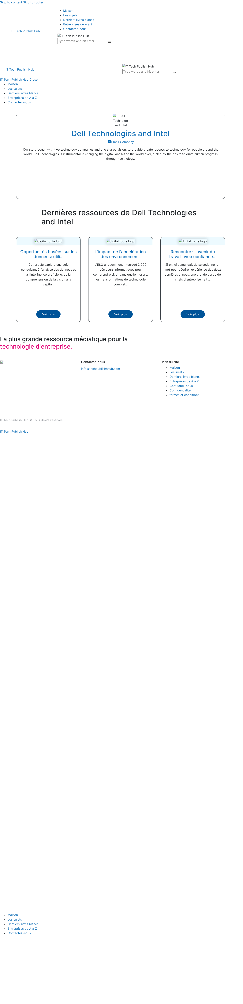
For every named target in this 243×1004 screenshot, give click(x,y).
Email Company (122, 142)
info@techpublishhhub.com (100, 369)
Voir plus (48, 314)
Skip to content (11, 2)
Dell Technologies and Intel (120, 133)
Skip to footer (33, 2)
